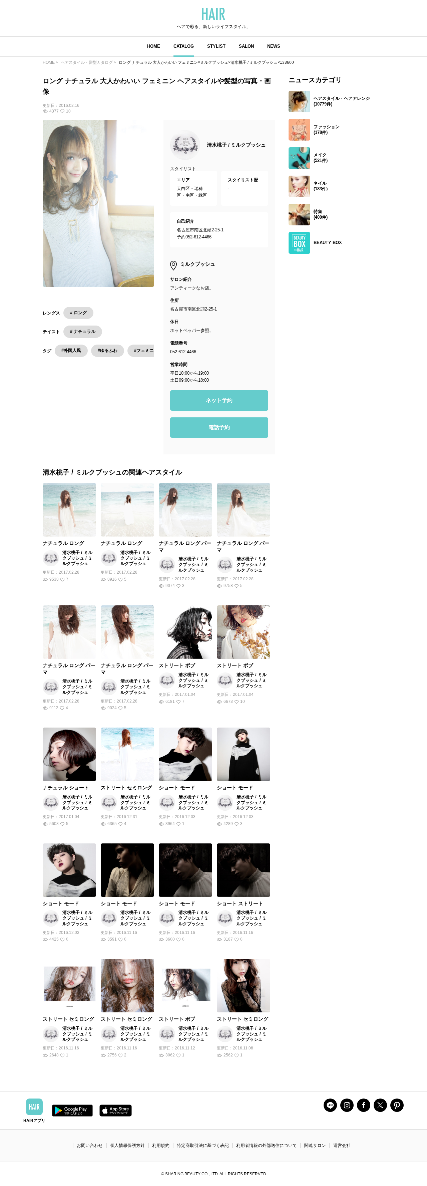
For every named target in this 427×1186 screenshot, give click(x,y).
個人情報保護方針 (127, 1145)
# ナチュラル (82, 331)
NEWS (273, 46)
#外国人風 (71, 350)
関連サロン (315, 1145)
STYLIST (216, 46)
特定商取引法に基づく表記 (203, 1145)
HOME (153, 46)
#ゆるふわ (107, 350)
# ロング (78, 312)
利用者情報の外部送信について (266, 1145)
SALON (246, 46)
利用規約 (160, 1145)
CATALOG (183, 46)
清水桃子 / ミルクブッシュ (236, 145)
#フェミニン (146, 350)
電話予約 (219, 427)
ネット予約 (219, 400)
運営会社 (342, 1145)
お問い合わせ (90, 1145)
